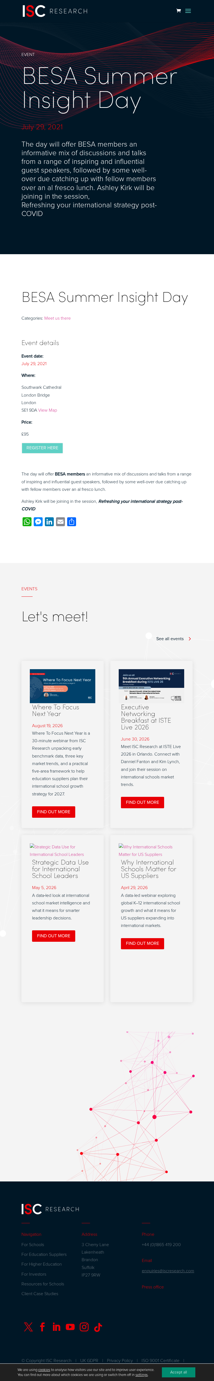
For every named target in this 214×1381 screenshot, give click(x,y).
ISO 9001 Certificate (160, 1360)
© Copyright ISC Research (46, 1360)
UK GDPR (89, 1360)
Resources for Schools (42, 1284)
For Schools (32, 1244)
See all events (170, 639)
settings (141, 1375)
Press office (153, 1287)
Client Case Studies (39, 1294)
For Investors (33, 1274)
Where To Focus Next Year (55, 710)
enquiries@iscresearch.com (168, 1271)
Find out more (53, 812)
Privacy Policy (120, 1360)
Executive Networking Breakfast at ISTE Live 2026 (146, 716)
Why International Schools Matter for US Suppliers (148, 868)
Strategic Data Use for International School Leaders (60, 868)
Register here (42, 448)
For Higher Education (41, 1264)
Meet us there (57, 318)
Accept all (178, 1372)
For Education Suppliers (44, 1254)
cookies (44, 1370)
